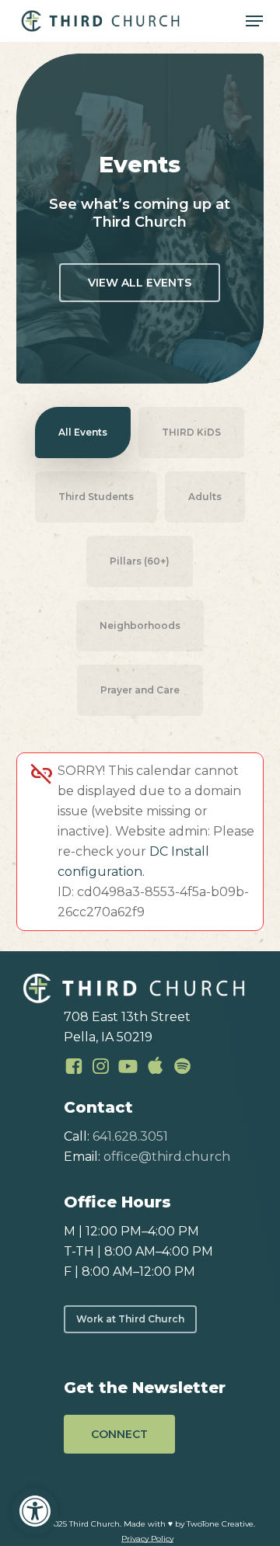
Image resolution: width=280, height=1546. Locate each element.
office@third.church (166, 1156)
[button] (35, 1511)
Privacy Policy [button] (147, 1538)
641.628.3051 (130, 1136)
